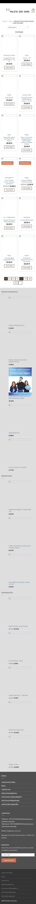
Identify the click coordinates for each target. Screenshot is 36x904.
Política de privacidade (10, 800)
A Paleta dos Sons (8, 782)
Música (27, 134)
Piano (27, 55)
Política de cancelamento (11, 797)
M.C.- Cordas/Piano (9, 217)
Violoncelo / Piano (9, 55)
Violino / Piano (26, 95)
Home (4, 21)
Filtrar (19, 32)
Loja (10, 21)
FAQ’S (3, 786)
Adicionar (9, 67)
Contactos (5, 789)
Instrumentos (9, 177)
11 (16, 283)
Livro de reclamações (9, 804)
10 (30, 279)
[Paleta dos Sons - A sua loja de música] (18, 10)
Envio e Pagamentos (9, 793)
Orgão (9, 95)
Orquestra (26, 217)
